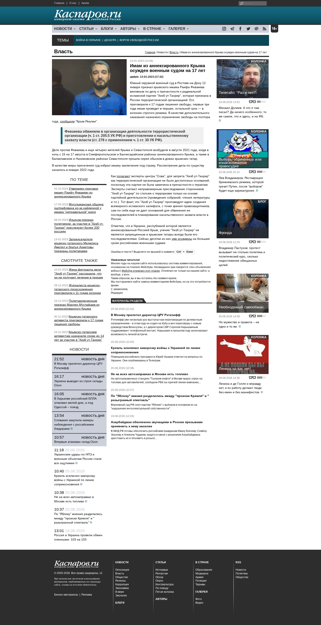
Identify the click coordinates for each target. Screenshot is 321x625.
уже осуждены (182, 238)
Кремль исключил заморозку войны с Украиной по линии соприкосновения (74, 480)
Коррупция (122, 584)
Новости (241, 569)
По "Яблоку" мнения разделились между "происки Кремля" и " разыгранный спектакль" (78, 518)
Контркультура (164, 584)
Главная (59, 3)
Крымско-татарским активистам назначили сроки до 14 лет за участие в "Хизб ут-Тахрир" (79, 336)
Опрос (159, 580)
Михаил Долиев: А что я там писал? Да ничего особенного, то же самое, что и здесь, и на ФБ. (242, 112)
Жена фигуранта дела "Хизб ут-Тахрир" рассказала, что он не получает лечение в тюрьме (78, 273)
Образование (203, 569)
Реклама (86, 594)
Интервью (161, 569)
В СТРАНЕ (152, 29)
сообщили (67, 121)
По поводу (161, 588)
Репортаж (161, 573)
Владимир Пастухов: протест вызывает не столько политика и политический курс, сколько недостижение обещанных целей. (242, 256)
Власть (174, 52)
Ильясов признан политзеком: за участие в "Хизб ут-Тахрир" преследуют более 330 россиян (79, 225)
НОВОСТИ (63, 29)
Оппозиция (122, 569)
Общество (121, 577)
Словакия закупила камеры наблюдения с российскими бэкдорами (74, 424)
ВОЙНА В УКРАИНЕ (88, 40)
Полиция (201, 580)
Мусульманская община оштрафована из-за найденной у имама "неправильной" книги (79, 208)
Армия (199, 577)
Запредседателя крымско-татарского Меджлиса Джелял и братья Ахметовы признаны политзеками (76, 244)
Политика (242, 573)
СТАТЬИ (86, 29)
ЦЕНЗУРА (110, 40)
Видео (199, 602)
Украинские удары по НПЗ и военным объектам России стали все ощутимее (78, 459)
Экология (121, 595)
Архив (85, 3)
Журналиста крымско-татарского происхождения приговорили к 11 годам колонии (77, 289)
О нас (72, 3)
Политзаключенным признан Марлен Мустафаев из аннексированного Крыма (76, 304)
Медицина (201, 573)
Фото (198, 599)
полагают (123, 176)
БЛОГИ (107, 29)
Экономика (122, 588)
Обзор (159, 577)
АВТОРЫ (128, 29)
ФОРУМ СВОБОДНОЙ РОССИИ (139, 40)
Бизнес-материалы (66, 594)
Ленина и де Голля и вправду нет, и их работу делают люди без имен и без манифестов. (240, 388)
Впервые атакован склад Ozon (76, 441)
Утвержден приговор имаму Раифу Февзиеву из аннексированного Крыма (76, 192)
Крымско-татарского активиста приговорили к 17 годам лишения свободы (78, 320)
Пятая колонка (164, 591)
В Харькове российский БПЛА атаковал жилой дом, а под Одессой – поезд (75, 403)
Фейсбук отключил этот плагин (141, 270)
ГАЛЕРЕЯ (177, 29)
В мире (119, 591)
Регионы (120, 580)
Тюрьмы (200, 584)
